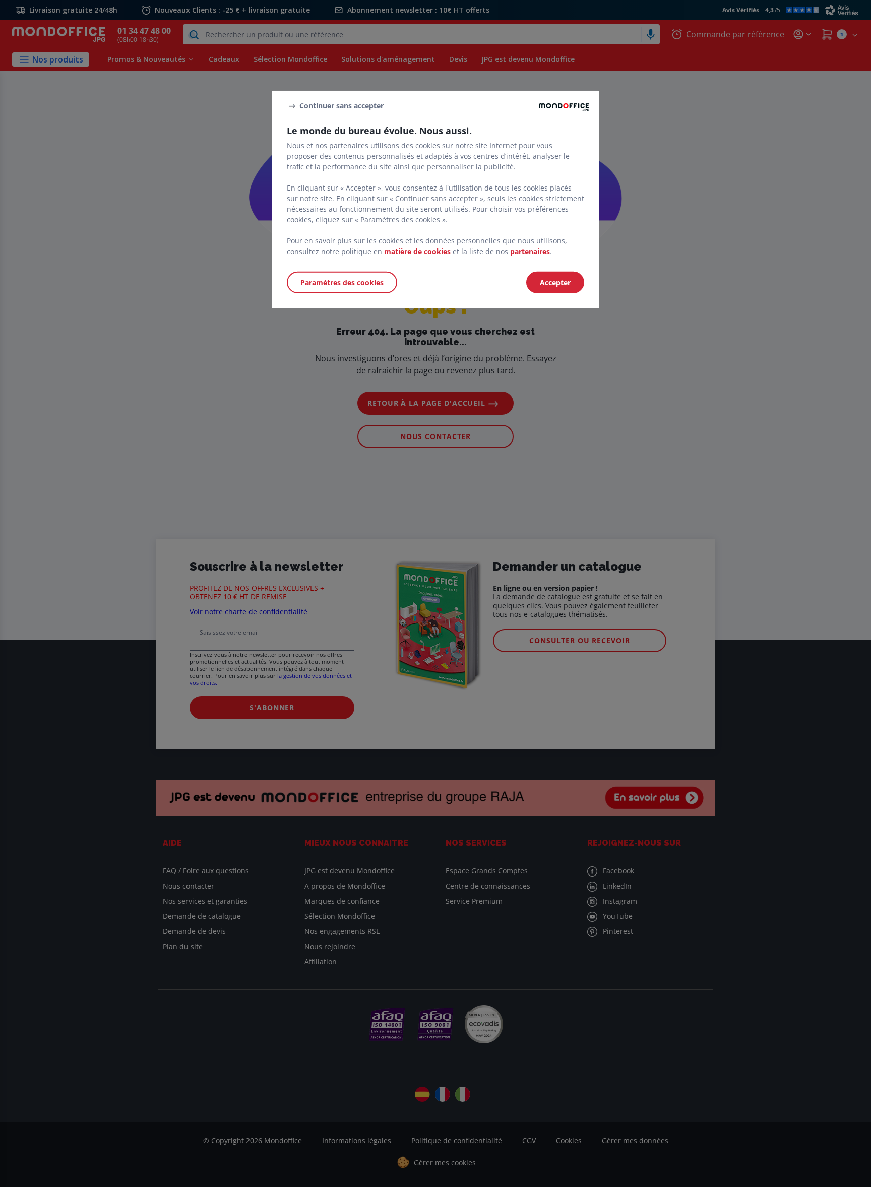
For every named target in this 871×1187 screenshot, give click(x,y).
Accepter (555, 282)
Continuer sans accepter (341, 105)
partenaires (530, 251)
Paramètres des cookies (342, 282)
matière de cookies (417, 251)
